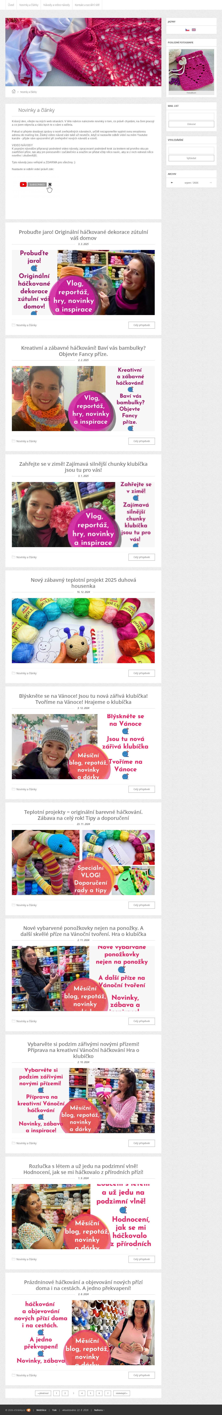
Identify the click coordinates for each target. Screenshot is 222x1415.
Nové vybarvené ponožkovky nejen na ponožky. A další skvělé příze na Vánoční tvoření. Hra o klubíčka (83, 931)
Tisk (54, 1410)
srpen (188, 182)
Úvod (11, 5)
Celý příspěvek (142, 325)
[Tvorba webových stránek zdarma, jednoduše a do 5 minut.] (28, 1410)
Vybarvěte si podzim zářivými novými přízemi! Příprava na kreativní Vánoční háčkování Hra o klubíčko (83, 1050)
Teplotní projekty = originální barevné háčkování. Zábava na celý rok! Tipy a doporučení (83, 814)
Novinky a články (28, 5)
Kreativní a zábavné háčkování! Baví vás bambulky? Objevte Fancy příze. (83, 350)
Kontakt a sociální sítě (87, 5)
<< (172, 182)
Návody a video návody (56, 5)
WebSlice (41, 1410)
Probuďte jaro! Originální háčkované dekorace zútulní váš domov (83, 234)
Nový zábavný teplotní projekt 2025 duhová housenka (83, 582)
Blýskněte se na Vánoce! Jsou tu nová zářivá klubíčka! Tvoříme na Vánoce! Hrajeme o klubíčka (83, 698)
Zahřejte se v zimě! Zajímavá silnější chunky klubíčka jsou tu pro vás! (83, 466)
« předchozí (43, 1393)
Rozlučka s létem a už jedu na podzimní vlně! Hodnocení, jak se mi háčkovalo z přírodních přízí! (83, 1169)
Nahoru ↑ (99, 1410)
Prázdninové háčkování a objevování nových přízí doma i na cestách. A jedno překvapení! (83, 1285)
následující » (121, 1393)
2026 (195, 182)
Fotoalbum (191, 92)
